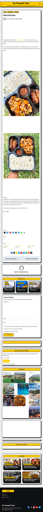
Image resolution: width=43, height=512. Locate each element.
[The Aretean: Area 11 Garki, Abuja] (34, 400)
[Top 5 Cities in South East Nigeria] (19, 377)
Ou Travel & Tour (21, 3)
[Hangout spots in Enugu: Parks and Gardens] (8, 377)
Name (4, 318)
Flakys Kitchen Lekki (6, 245)
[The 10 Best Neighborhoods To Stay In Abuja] (34, 412)
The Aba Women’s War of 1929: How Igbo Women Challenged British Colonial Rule (11, 481)
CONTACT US (5, 495)
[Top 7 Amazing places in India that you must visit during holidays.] (34, 389)
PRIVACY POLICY (5, 497)
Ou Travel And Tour (11, 18)
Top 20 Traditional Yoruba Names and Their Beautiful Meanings (11, 467)
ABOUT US (4, 494)
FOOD (5, 11)
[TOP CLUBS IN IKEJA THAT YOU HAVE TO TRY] (8, 389)
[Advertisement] (21, 31)
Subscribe (6, 361)
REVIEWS (16, 11)
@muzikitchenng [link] (20, 40)
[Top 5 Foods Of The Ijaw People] (19, 400)
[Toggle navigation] (3, 4)
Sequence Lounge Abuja (11, 258)
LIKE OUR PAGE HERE (21, 342)
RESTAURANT (10, 11)
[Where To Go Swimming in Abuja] (23, 389)
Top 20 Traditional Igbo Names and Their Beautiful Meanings (30, 467)
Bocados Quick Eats (18, 245)
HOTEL (6, 282)
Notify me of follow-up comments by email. (13, 328)
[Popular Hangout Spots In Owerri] (8, 400)
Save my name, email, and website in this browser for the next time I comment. (21, 326)
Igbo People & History (9, 477)
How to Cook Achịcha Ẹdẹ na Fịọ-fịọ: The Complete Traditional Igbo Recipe (31, 480)
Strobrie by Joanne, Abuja (31, 258)
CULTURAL (7, 462)
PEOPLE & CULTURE (9, 464)
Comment (5, 301)
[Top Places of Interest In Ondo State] (34, 377)
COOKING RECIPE (27, 477)
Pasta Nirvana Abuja (31, 245)
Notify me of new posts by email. (11, 331)
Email (4, 322)
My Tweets (5, 447)
